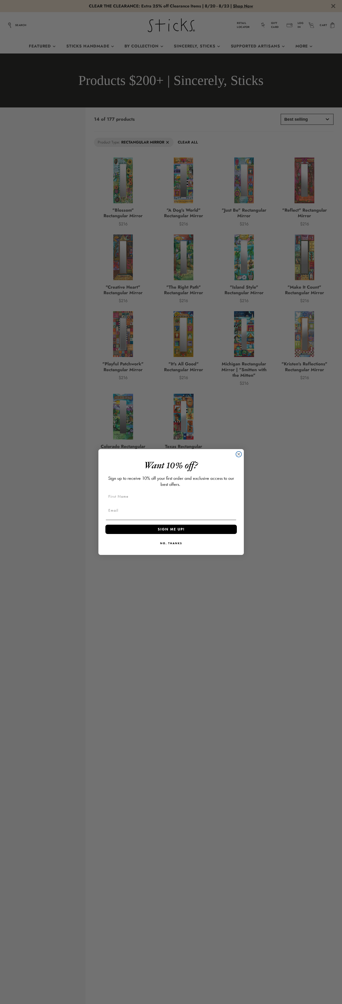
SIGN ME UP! (171, 529)
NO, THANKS (171, 543)
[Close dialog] (238, 454)
